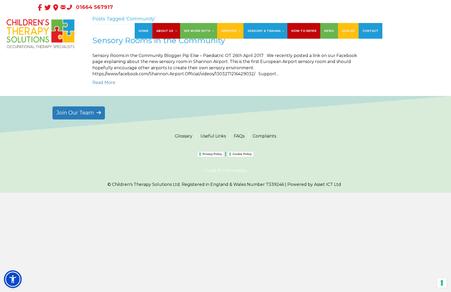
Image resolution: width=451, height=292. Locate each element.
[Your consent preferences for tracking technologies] (442, 283)
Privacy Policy (212, 154)
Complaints (264, 136)
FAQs (239, 136)
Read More (103, 82)
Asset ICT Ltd (327, 184)
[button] (12, 279)
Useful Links (213, 136)
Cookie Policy (242, 154)
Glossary (183, 136)
